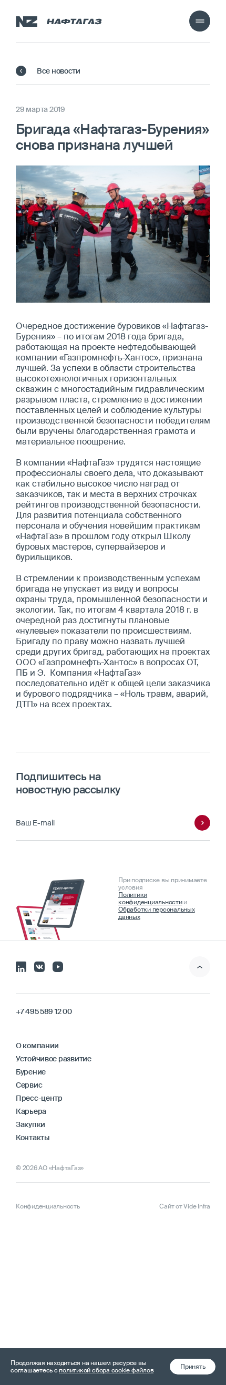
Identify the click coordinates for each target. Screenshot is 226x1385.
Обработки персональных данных (156, 913)
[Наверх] (199, 966)
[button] (192, 1366)
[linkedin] (21, 966)
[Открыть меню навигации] (199, 21)
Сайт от (184, 1206)
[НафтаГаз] (59, 21)
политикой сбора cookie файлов (106, 1370)
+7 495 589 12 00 (44, 1011)
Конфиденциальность (48, 1206)
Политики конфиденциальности (150, 898)
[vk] (39, 966)
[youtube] (58, 966)
